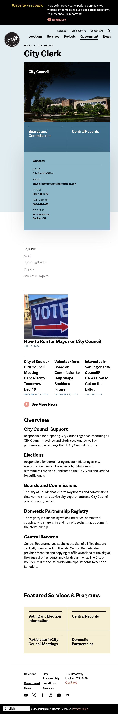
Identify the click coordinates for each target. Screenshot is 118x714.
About (27, 255)
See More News (45, 404)
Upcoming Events (35, 262)
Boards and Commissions (40, 133)
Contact (71, 682)
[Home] (12, 39)
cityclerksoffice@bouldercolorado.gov (54, 183)
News (107, 36)
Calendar (62, 30)
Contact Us (96, 30)
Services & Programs (37, 276)
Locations (36, 36)
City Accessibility (51, 676)
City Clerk (30, 249)
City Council (39, 71)
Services (53, 36)
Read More (59, 19)
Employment (79, 30)
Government (89, 36)
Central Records (85, 131)
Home (27, 45)
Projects (70, 36)
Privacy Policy (80, 709)
